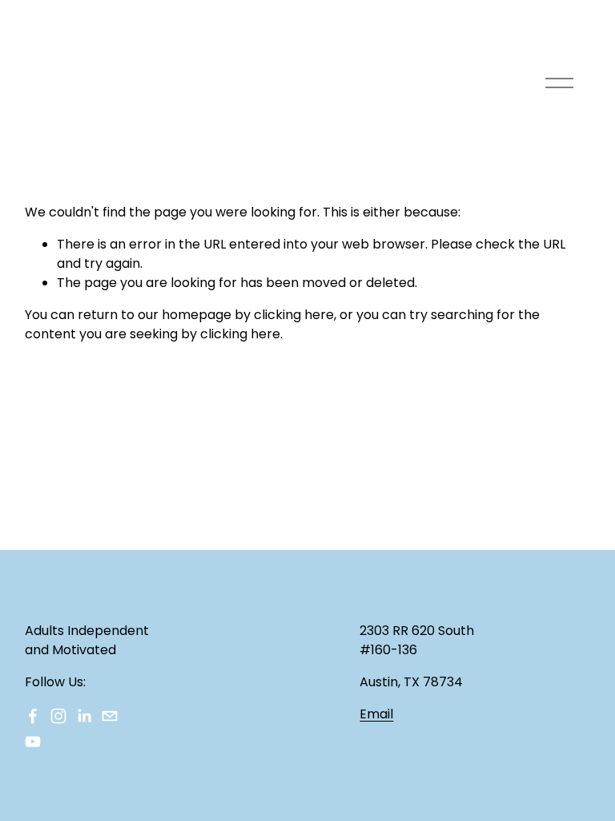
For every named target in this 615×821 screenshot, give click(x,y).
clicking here (294, 314)
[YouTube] (33, 742)
